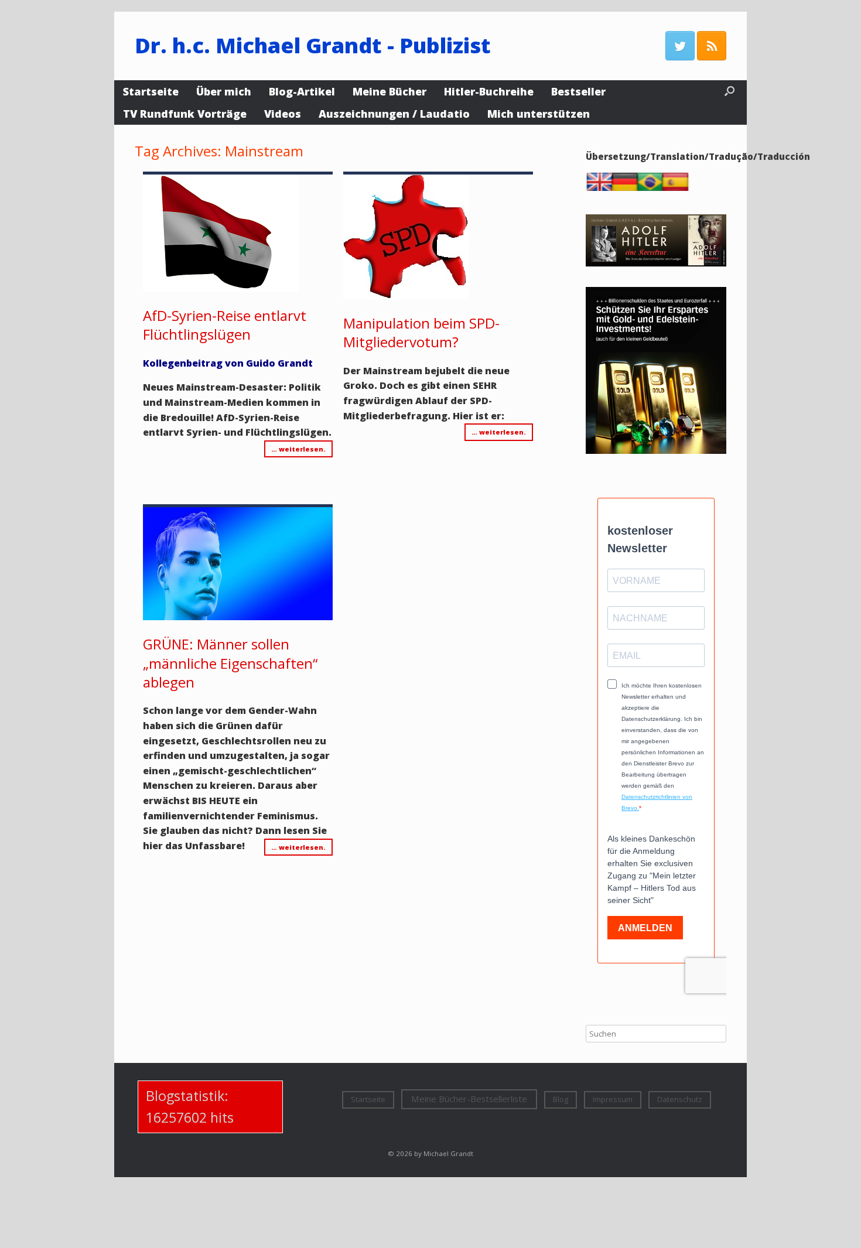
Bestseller (578, 91)
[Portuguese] (652, 188)
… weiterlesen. (298, 449)
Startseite (151, 91)
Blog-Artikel (302, 91)
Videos (282, 114)
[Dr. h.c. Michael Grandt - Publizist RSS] (711, 45)
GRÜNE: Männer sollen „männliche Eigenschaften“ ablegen (230, 663)
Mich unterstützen (538, 114)
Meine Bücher (389, 91)
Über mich (223, 91)
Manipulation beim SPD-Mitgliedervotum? (421, 332)
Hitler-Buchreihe (489, 91)
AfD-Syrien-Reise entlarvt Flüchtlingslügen (224, 325)
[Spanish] (677, 188)
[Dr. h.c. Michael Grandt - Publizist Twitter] (680, 45)
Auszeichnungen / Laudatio (394, 114)
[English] (602, 188)
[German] (627, 188)
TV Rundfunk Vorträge (185, 114)
